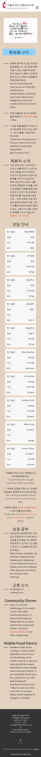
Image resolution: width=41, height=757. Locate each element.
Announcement (18, 517)
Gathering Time (29, 514)
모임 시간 (22, 507)
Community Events (19, 631)
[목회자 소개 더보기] (19, 215)
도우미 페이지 (28, 116)
